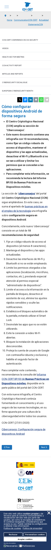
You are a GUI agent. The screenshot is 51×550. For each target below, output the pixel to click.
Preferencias (28, 546)
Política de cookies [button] (12, 528)
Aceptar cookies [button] (25, 539)
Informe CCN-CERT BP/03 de (25, 379)
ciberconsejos (26, 193)
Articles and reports (12, 74)
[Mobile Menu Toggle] (7, 7)
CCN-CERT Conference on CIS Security (20, 40)
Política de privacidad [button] (32, 528)
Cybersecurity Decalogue (14, 82)
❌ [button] (49, 513)
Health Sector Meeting (13, 57)
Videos (5, 48)
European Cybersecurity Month (17, 91)
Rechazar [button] (13, 534)
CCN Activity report (12, 65)
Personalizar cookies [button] (35, 534)
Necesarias (12, 546)
